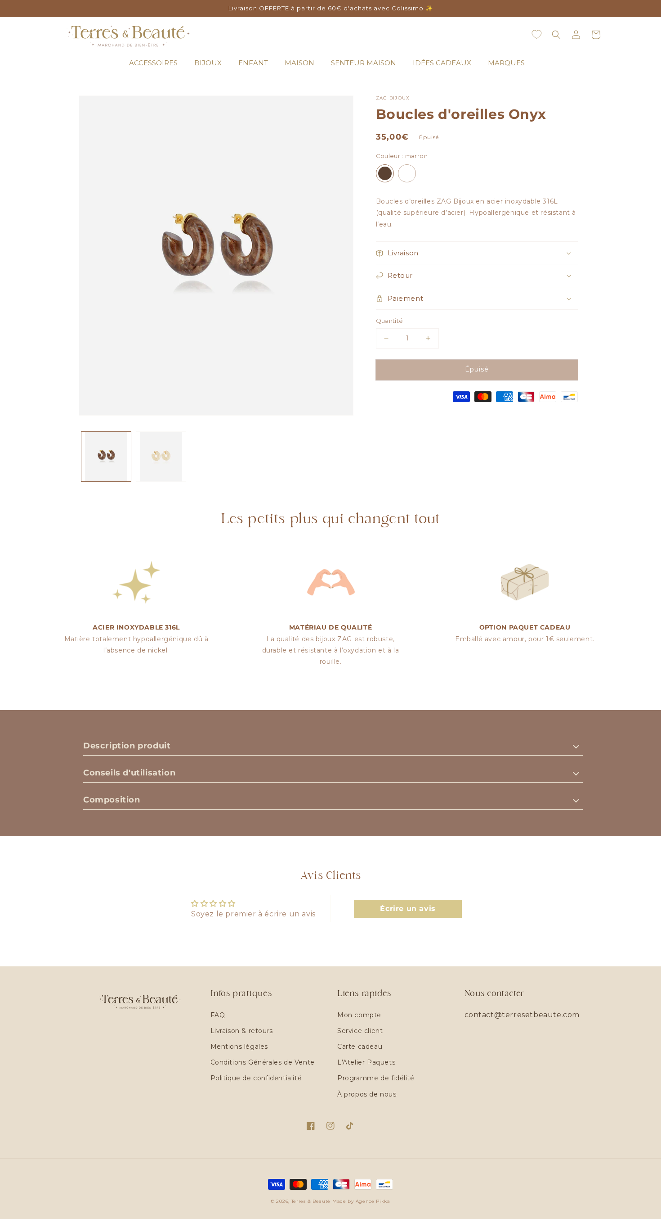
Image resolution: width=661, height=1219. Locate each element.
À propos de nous (367, 1094)
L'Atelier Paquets (366, 1062)
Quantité (389, 320)
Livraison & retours (241, 1031)
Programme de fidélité (376, 1078)
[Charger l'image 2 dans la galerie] (161, 456)
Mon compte (359, 1015)
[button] (556, 35)
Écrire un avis (407, 908)
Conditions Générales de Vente (262, 1062)
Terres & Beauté (311, 1201)
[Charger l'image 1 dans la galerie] (106, 456)
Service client (360, 1031)
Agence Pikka (373, 1201)
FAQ (217, 1015)
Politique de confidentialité (256, 1078)
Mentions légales (239, 1046)
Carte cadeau (359, 1046)
